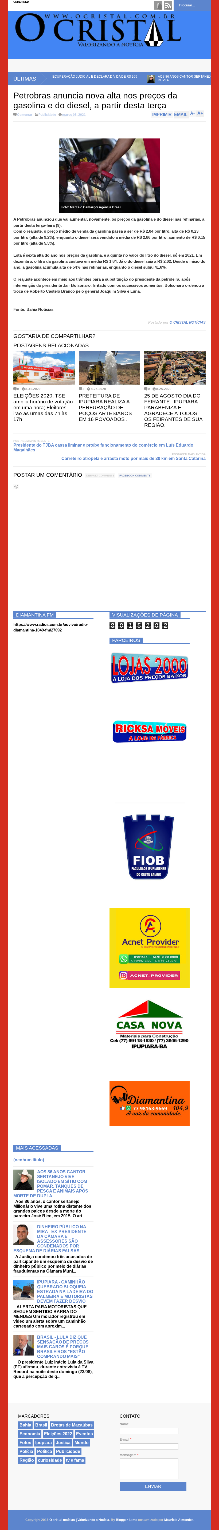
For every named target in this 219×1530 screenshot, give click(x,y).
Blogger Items (126, 1520)
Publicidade (47, 115)
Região (26, 1460)
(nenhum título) (28, 1160)
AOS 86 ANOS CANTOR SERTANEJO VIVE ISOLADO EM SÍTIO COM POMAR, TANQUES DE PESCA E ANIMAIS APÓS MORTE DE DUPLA (50, 1184)
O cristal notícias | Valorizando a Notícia (79, 1520)
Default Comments (100, 475)
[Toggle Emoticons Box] (16, 486)
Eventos (84, 1434)
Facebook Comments (135, 475)
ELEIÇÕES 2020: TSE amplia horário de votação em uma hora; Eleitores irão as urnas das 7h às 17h (43, 407)
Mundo (82, 1442)
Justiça (63, 1442)
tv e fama (75, 1460)
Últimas (24, 79)
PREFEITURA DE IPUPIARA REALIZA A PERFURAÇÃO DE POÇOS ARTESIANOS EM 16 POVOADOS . (105, 407)
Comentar (24, 115)
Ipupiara (43, 1442)
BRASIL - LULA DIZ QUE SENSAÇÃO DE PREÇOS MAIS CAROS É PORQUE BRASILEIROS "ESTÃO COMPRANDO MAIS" (63, 1347)
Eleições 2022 (58, 1434)
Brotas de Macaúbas (72, 1425)
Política (44, 1451)
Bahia (25, 1425)
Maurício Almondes (179, 1520)
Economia (29, 1434)
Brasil (41, 1425)
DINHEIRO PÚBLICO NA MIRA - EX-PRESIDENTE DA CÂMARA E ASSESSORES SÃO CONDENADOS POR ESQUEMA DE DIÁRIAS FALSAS (50, 1239)
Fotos (25, 1442)
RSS (168, 5)
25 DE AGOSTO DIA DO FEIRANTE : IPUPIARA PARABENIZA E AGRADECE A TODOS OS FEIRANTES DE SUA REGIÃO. (173, 410)
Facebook (158, 5)
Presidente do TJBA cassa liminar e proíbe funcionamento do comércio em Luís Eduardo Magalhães (103, 447)
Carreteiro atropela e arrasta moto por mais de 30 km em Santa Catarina (133, 458)
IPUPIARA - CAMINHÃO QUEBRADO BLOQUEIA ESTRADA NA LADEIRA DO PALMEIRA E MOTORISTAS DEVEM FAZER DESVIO (65, 1292)
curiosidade (50, 1460)
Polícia (26, 1451)
